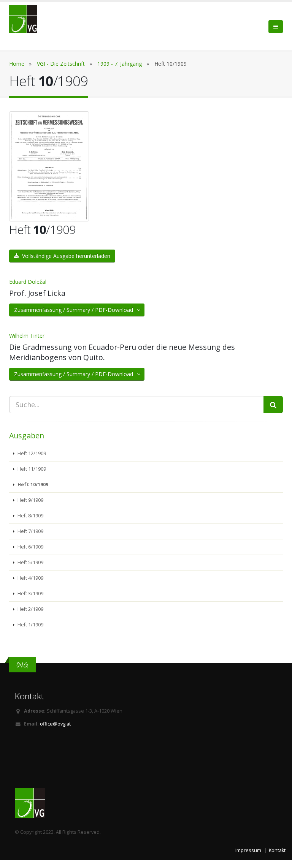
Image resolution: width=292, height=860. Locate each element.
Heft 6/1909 (29, 547)
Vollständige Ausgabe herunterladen (64, 255)
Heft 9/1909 (29, 500)
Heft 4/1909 (29, 578)
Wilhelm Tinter (26, 335)
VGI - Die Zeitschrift (61, 63)
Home (16, 63)
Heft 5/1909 (29, 562)
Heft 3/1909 (29, 593)
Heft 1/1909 (29, 624)
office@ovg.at (55, 724)
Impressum (248, 850)
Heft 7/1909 (29, 531)
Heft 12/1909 (31, 453)
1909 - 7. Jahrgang (119, 63)
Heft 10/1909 (32, 484)
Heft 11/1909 (31, 469)
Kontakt (277, 850)
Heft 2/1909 (29, 609)
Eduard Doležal (27, 281)
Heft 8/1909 (29, 515)
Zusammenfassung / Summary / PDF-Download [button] (76, 309)
